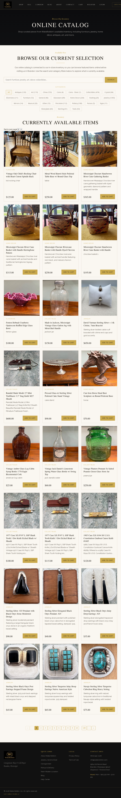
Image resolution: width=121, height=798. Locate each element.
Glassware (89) (59, 98)
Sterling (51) (62, 109)
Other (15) (46, 103)
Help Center (45, 779)
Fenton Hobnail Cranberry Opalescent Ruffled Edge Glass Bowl (19, 325)
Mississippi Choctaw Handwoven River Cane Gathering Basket (98, 175)
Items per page (10, 129)
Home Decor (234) (77, 98)
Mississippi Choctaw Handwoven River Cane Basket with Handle (98, 248)
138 (84, 728)
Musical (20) (32, 103)
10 (77, 728)
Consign (39, 5)
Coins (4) (60, 92)
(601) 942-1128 (96, 756)
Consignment (46, 764)
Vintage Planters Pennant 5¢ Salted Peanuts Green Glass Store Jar (99, 470)
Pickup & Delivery (47, 768)
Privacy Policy (74, 756)
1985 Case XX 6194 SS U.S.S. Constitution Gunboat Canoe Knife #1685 (98, 538)
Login (102, 5)
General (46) (43, 98)
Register (91, 5)
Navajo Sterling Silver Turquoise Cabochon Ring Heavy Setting (97, 688)
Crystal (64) (109, 92)
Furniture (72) (28, 98)
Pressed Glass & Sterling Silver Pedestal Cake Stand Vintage (58, 394)
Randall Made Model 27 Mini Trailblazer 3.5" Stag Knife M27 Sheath (20, 396)
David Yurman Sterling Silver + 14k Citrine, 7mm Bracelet (99, 324)
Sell (29, 5)
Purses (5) (91, 103)
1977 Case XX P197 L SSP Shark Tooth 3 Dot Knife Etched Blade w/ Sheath (21, 538)
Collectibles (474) (92, 92)
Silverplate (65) (47, 109)
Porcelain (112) (61, 103)
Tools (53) (76, 109)
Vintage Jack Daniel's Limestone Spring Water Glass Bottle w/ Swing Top (60, 471)
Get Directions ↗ (11, 794)
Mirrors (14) (18, 103)
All (9, 92)
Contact (70, 5)
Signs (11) (103, 103)
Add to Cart (30, 196)
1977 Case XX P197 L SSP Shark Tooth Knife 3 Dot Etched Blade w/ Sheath (60, 538)
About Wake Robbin (48, 756)
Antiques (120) (20, 92)
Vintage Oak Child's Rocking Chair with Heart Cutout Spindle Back (21, 175)
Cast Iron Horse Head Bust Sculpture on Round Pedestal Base (98, 394)
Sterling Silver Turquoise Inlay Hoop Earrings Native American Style (60, 688)
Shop (21, 5)
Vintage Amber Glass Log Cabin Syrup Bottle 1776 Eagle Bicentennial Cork (20, 471)
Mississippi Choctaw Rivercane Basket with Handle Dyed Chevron (60, 248)
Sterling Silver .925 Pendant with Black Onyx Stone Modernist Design (20, 613)
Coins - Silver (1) (75, 92)
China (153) (47, 92)
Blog (50, 5)
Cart (81, 5)
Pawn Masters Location (49, 771)
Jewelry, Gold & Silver (49, 760)
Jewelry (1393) (109, 98)
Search (111, 80)
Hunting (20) (94, 98)
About (59, 5)
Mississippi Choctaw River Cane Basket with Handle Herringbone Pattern (20, 250)
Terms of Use (74, 760)
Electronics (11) (12, 98)
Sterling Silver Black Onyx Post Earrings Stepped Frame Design (19, 688)
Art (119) (34, 92)
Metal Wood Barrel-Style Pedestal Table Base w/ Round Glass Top (59, 175)
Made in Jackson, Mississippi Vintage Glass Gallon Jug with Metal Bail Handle (58, 325)
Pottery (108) (77, 103)
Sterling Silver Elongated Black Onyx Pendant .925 (58, 612)
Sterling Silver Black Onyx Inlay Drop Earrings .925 (97, 612)
